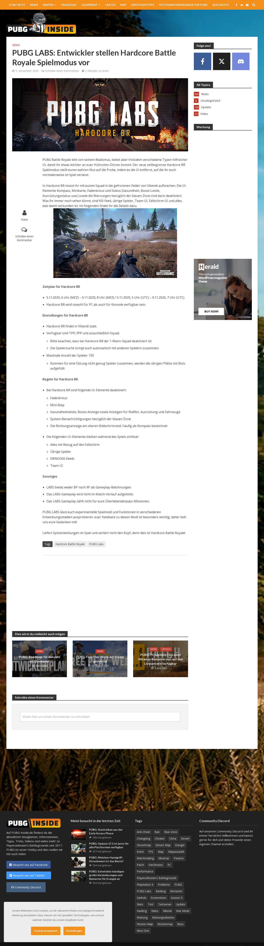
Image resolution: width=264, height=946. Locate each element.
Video (154, 911)
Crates (110, 5)
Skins (140, 904)
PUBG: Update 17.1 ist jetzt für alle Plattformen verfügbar (109, 845)
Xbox (180, 924)
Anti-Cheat (143, 832)
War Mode (182, 911)
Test (150, 904)
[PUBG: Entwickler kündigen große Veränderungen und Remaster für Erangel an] (78, 876)
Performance (145, 871)
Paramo (179, 858)
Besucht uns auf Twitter (30, 875)
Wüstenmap (165, 924)
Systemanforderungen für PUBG (183, 5)
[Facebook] (202, 61)
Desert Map (163, 845)
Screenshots (158, 898)
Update (166, 649)
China (172, 838)
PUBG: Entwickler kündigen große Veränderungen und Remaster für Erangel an (106, 875)
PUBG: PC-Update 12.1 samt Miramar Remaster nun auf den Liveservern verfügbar (160, 659)
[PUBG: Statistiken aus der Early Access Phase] (78, 834)
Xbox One (143, 930)
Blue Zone (170, 832)
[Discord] (241, 61)
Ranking (161, 891)
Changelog (143, 838)
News (34, 5)
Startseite (17, 5)
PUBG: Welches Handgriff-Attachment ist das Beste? (106, 859)
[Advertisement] (187, 22)
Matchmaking (145, 858)
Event (140, 851)
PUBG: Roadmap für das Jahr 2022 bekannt (39, 659)
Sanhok (141, 898)
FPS (150, 851)
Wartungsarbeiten (163, 917)
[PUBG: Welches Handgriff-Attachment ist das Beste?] (78, 862)
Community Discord (28, 887)
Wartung (142, 917)
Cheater (160, 838)
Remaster (176, 891)
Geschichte (220, 5)
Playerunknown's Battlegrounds (156, 878)
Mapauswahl (176, 851)
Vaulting (142, 911)
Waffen (48, 5)
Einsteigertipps (142, 5)
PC (169, 865)
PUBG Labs (96, 544)
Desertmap (144, 845)
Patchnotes (156, 865)
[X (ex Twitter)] (221, 61)
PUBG (178, 884)
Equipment (90, 5)
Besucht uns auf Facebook (30, 865)
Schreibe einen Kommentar (62, 71)
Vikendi (167, 911)
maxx (24, 219)
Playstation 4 (145, 884)
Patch (140, 865)
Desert (185, 838)
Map (123, 5)
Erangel (179, 845)
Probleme (164, 884)
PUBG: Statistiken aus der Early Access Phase (106, 831)
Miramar (163, 858)
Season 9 (176, 898)
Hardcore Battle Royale (70, 544)
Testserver (164, 904)
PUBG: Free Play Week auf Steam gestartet (100, 659)
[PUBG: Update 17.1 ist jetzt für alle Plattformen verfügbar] (78, 848)
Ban (157, 832)
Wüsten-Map (145, 924)
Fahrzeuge (69, 5)
